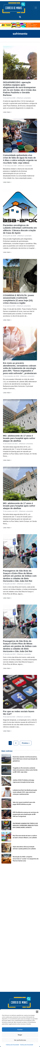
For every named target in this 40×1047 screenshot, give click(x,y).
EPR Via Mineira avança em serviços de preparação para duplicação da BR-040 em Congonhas (25, 814)
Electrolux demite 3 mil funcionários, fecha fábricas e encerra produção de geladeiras (25, 759)
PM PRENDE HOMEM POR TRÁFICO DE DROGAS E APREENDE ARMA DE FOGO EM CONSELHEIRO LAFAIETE (25, 825)
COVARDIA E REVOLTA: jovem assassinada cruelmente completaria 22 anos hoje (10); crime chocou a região (18, 299)
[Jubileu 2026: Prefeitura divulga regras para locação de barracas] (6, 781)
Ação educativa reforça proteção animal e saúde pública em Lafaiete (24, 847)
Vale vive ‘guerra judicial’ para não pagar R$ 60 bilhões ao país (24, 803)
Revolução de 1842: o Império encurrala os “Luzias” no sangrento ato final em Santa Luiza (26, 859)
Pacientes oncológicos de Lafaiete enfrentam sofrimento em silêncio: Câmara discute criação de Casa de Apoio (20, 229)
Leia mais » (7, 112)
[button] (37, 1012)
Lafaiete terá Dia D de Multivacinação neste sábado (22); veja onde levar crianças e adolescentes (25, 792)
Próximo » (26, 743)
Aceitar (20, 1029)
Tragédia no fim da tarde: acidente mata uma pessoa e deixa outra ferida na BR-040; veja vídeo (25, 770)
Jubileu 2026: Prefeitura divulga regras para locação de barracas (23, 781)
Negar (20, 1035)
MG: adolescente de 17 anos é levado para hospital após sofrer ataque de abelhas (19, 438)
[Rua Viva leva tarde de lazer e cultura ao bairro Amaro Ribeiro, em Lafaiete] (6, 836)
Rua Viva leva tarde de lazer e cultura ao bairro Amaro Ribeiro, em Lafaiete (25, 836)
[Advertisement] (20, 885)
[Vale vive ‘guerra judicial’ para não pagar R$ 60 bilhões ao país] (6, 803)
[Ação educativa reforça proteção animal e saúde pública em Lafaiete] (6, 847)
